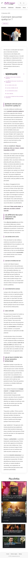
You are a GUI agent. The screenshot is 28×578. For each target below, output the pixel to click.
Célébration (5, 23)
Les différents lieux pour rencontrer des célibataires (14, 81)
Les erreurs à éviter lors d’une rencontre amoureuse (14, 97)
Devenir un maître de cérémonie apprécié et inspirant (12, 543)
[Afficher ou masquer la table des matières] (20, 74)
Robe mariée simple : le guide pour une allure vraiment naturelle (13, 208)
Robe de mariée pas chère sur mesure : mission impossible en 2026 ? (14, 148)
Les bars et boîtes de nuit (12, 88)
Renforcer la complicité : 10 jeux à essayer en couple (13, 497)
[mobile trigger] (2, 3)
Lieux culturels (10, 93)
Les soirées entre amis (12, 85)
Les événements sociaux (12, 90)
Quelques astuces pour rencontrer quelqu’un (13, 77)
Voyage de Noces (8, 510)
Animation (5, 494)
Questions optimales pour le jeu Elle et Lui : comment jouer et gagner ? (13, 531)
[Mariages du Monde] (10, 3)
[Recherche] (20, 3)
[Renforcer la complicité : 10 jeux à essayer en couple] (14, 491)
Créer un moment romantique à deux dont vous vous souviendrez (13, 514)
